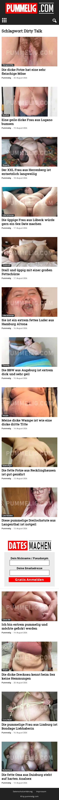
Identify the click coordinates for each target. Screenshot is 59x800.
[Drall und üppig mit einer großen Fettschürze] (29, 252)
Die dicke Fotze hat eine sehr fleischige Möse (24, 72)
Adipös (5, 670)
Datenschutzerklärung (22, 791)
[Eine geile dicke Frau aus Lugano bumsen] (29, 101)
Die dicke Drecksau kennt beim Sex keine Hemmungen (28, 676)
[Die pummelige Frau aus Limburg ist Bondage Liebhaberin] (29, 706)
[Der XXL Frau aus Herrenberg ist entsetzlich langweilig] (29, 152)
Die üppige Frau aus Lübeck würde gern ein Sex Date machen (28, 222)
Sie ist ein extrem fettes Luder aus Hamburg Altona (28, 322)
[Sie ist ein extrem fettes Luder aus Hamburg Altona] (29, 302)
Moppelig (6, 165)
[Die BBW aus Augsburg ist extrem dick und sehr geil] (29, 352)
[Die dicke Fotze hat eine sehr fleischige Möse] (29, 51)
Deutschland (7, 770)
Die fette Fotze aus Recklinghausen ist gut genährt (29, 472)
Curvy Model (7, 720)
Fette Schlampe (8, 215)
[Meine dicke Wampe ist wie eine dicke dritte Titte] (29, 402)
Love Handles (7, 516)
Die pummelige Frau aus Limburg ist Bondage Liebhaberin (29, 726)
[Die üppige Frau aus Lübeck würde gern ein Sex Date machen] (29, 202)
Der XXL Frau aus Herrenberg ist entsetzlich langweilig (26, 172)
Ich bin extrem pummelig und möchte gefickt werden (25, 626)
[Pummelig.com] (29, 8)
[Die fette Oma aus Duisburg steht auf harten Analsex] (29, 756)
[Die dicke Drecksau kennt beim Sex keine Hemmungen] (29, 656)
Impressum (41, 791)
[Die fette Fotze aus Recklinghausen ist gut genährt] (29, 452)
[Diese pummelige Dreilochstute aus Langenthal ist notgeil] (29, 502)
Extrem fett (6, 620)
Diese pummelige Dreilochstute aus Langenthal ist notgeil (29, 522)
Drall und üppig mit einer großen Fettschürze (27, 272)
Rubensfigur (7, 466)
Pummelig (6, 78)
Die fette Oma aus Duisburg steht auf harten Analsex (27, 777)
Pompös (5, 416)
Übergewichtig (7, 65)
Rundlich (5, 115)
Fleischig (6, 365)
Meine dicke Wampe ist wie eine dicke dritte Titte (27, 422)
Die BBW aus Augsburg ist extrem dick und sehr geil (27, 372)
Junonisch (6, 265)
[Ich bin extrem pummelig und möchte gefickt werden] (29, 606)
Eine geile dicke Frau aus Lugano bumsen (27, 122)
